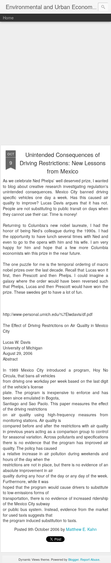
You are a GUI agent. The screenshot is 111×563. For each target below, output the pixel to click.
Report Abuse (89, 559)
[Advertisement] (55, 83)
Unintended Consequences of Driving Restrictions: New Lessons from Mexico (63, 162)
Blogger (73, 559)
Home (8, 17)
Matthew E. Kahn (81, 529)
